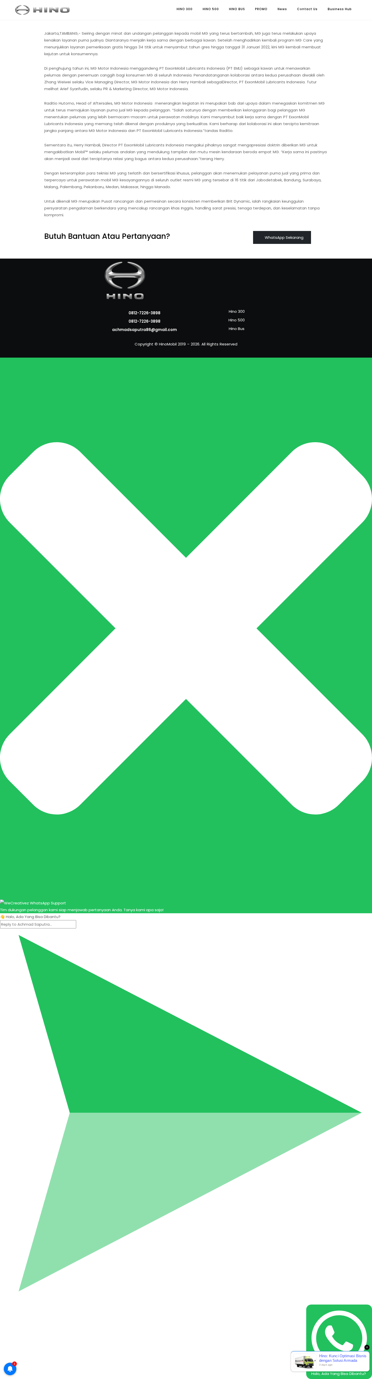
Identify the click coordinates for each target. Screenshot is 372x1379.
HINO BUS (237, 9)
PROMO (261, 9)
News (282, 9)
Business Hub (340, 9)
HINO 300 (185, 9)
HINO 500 (211, 9)
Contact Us (307, 9)
